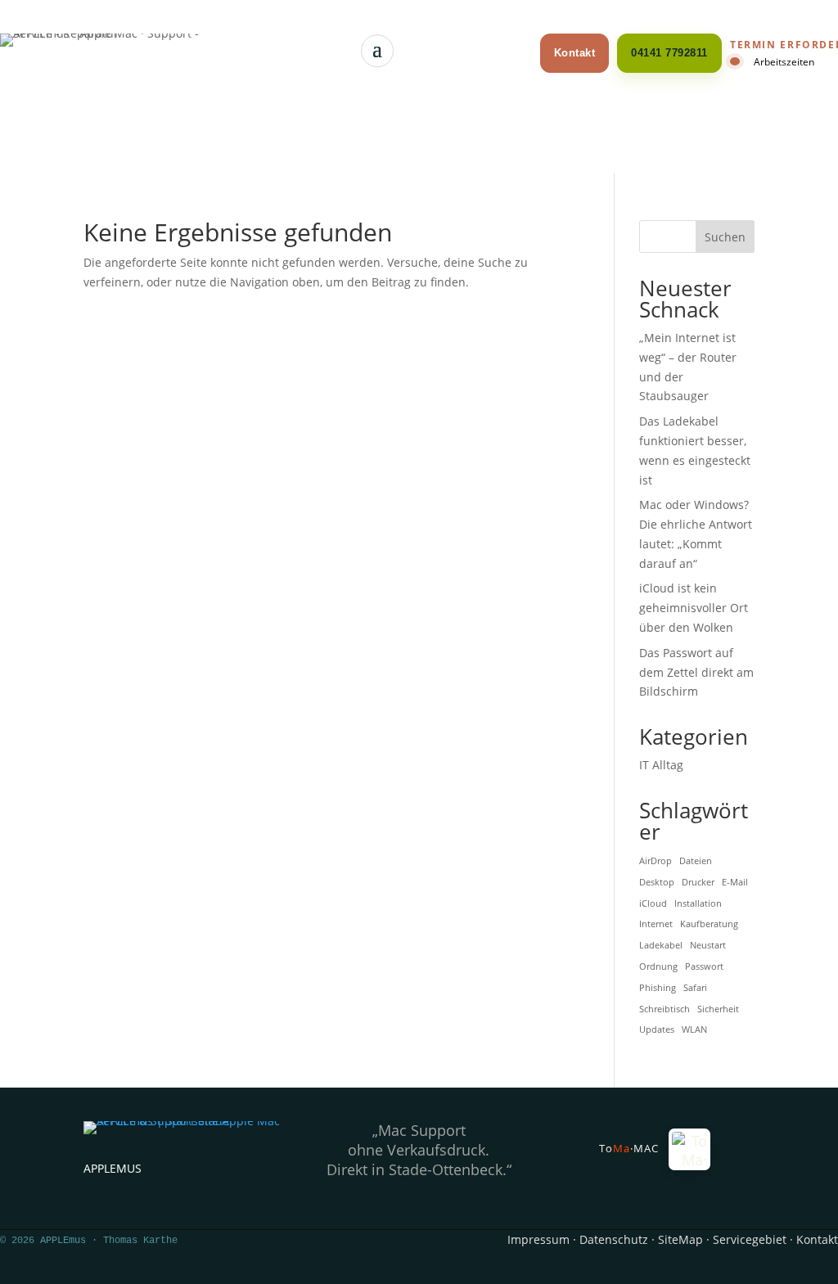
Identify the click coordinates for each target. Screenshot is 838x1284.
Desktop (656, 882)
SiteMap (680, 1239)
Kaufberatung (709, 924)
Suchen (725, 237)
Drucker (698, 882)
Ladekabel (661, 945)
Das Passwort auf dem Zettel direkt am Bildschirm (696, 672)
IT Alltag (661, 765)
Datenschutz (613, 1239)
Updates (656, 1029)
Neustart (708, 945)
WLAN (694, 1029)
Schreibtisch (664, 1009)
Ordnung (658, 966)
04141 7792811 (669, 53)
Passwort (704, 966)
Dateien (695, 861)
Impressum (538, 1239)
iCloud (653, 903)
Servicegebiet (749, 1239)
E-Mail (735, 882)
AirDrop (655, 861)
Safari (695, 987)
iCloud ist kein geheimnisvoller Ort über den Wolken (693, 607)
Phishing (657, 987)
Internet (656, 924)
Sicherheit (718, 1009)
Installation (698, 903)
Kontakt (575, 53)
